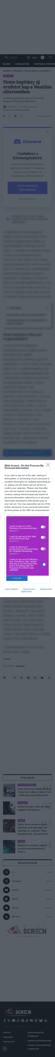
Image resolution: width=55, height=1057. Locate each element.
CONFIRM (17, 578)
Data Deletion (11, 589)
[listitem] (27, 520)
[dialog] (27, 528)
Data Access (29, 589)
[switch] (43, 526)
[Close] (49, 466)
